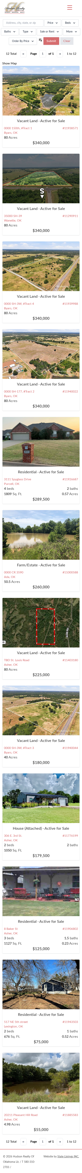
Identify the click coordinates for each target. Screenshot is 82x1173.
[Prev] (23, 53)
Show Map (9, 63)
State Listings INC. (68, 1156)
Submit (51, 41)
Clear (66, 41)
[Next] (60, 53)
